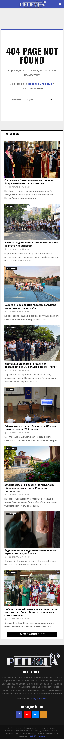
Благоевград (11, 144)
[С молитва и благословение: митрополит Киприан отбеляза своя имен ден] (32, 159)
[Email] (35, 714)
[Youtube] (27, 714)
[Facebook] (19, 714)
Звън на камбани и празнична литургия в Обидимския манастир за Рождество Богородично (29, 488)
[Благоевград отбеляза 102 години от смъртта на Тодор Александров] (32, 222)
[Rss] (43, 714)
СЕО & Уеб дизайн (37, 736)
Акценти (10, 206)
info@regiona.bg (39, 698)
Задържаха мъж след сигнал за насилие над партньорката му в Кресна (30, 552)
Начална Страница (40, 83)
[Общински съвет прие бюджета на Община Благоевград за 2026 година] (32, 405)
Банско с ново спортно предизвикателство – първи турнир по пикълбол (31, 306)
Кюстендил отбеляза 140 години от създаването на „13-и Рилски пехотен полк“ (30, 365)
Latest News (11, 134)
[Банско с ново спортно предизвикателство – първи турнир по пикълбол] (32, 284)
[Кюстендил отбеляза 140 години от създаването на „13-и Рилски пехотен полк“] (32, 343)
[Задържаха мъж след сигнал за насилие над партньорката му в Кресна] (32, 529)
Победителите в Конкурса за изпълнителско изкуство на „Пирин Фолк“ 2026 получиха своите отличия (31, 612)
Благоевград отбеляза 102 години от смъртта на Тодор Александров (31, 244)
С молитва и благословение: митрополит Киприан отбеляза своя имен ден (29, 182)
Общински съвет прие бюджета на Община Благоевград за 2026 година (30, 427)
